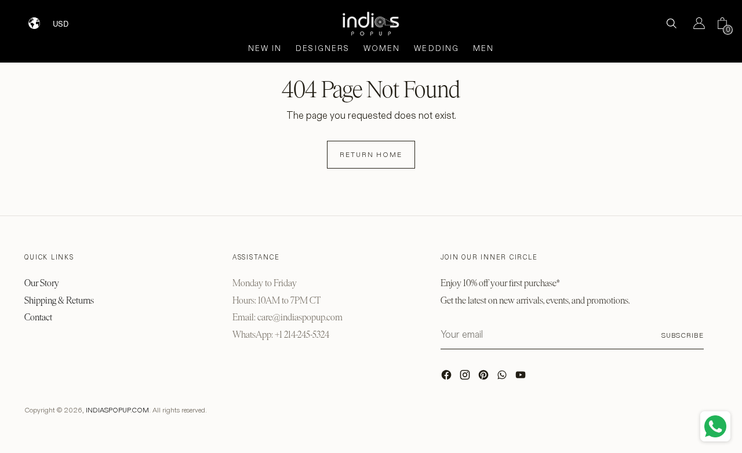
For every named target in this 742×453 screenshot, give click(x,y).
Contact (38, 317)
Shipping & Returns (59, 300)
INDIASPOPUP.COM (117, 409)
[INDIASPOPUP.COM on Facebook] (447, 377)
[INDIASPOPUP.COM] (371, 23)
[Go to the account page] (694, 23)
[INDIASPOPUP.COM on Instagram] (466, 377)
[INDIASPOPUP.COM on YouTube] (522, 377)
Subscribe (682, 335)
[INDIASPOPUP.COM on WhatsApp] (503, 377)
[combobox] (68, 19)
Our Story (41, 283)
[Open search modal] (671, 23)
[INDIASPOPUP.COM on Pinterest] (485, 377)
